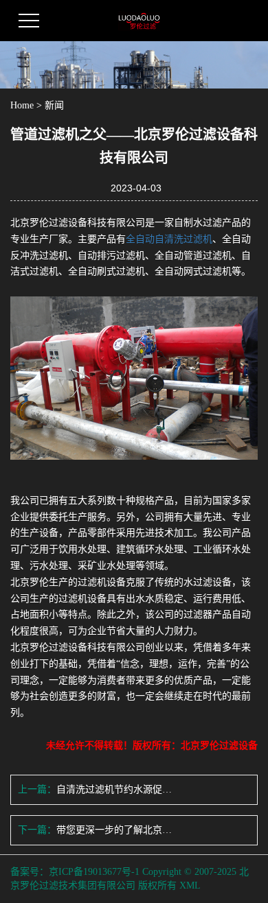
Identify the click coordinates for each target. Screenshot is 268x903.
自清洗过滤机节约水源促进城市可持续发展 (114, 789)
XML (190, 885)
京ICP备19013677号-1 (94, 872)
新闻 (54, 105)
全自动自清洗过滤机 (169, 239)
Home (22, 105)
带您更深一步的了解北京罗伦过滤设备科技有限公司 (114, 830)
